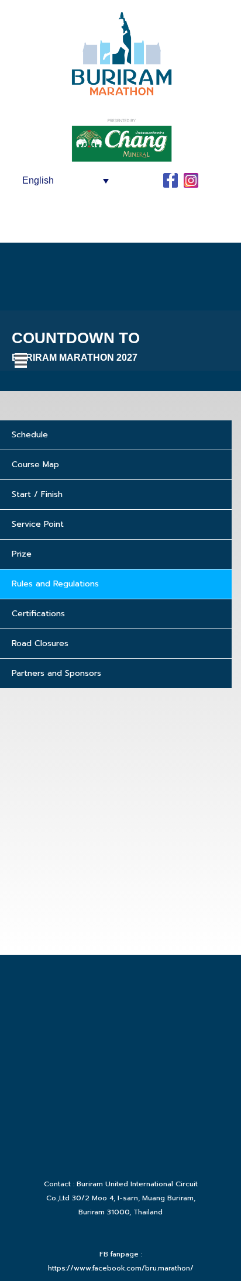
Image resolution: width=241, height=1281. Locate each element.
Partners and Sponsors (56, 673)
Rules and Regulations (55, 584)
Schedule (30, 435)
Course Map (35, 464)
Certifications (38, 613)
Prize (22, 554)
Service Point (38, 524)
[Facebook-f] (170, 180)
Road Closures (40, 643)
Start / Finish (37, 494)
